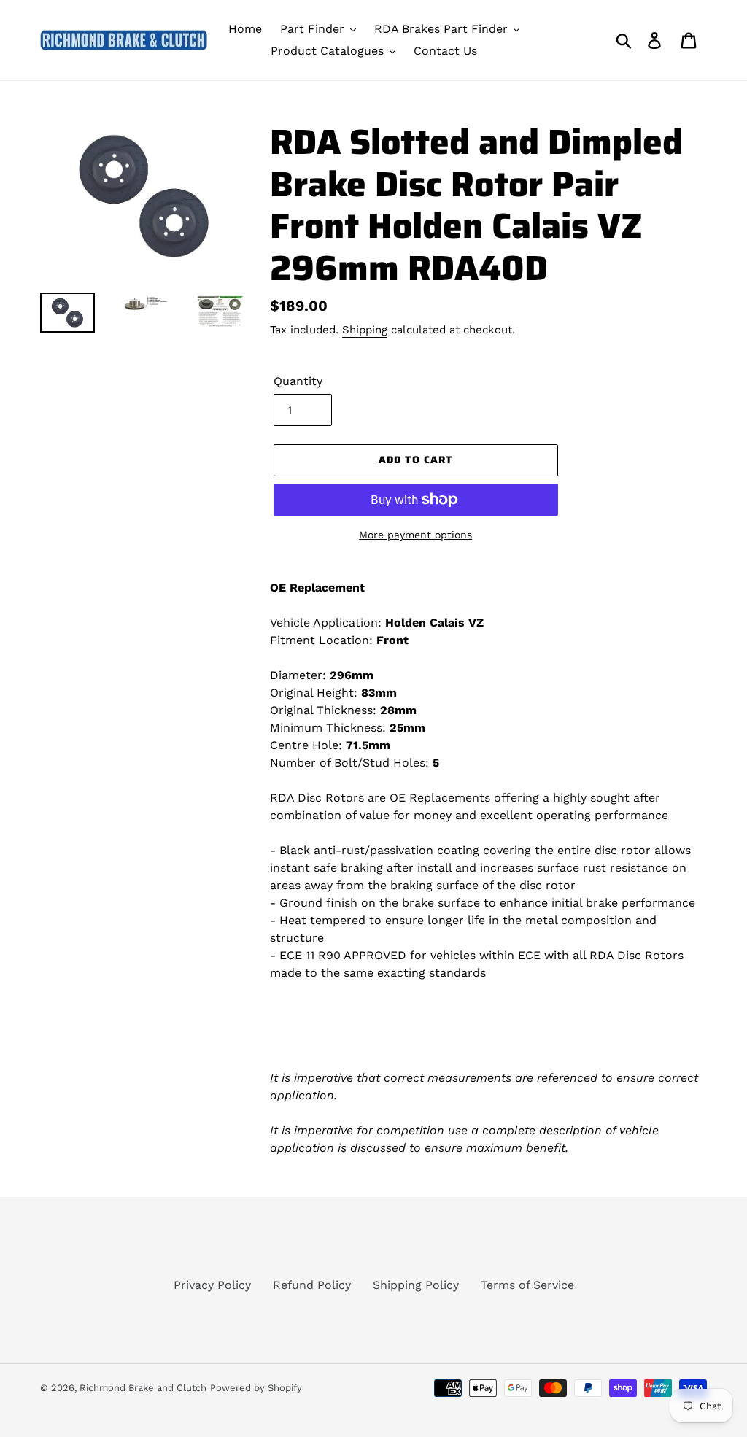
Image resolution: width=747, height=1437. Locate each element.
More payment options (415, 535)
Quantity (298, 381)
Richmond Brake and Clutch (143, 1387)
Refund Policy (312, 1285)
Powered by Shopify (256, 1387)
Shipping (364, 329)
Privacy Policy (212, 1285)
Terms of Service (527, 1285)
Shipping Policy (416, 1285)
